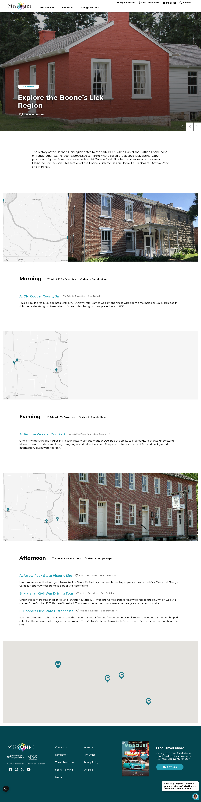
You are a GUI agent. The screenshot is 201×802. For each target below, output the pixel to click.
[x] (171, 3)
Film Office (89, 755)
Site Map (88, 770)
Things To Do (89, 7)
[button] (148, 701)
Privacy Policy (91, 762)
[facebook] (164, 3)
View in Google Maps (95, 279)
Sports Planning (64, 770)
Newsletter (61, 755)
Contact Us (61, 747)
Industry (88, 747)
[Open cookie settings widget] (6, 789)
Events (66, 7)
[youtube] (175, 3)
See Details (94, 296)
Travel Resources (64, 762)
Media (58, 777)
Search (186, 2)
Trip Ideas (45, 7)
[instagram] (167, 3)
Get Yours (170, 767)
